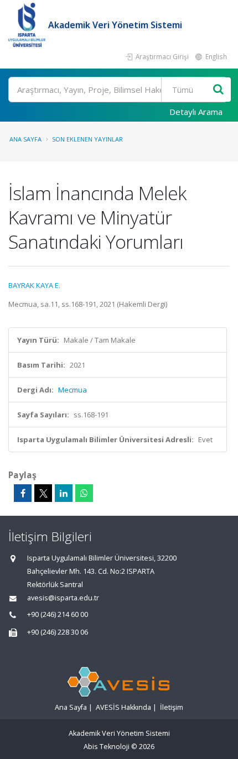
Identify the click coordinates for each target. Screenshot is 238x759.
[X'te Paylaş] (43, 493)
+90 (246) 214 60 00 (57, 614)
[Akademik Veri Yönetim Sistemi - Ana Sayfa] (28, 25)
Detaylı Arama (196, 111)
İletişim (171, 707)
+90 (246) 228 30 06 (57, 632)
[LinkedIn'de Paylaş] (64, 493)
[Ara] (218, 89)
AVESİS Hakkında (123, 707)
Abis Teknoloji (107, 746)
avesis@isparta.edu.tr (63, 598)
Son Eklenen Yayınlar (87, 139)
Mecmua (72, 390)
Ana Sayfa (25, 139)
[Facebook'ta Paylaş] (23, 493)
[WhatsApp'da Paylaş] (84, 493)
